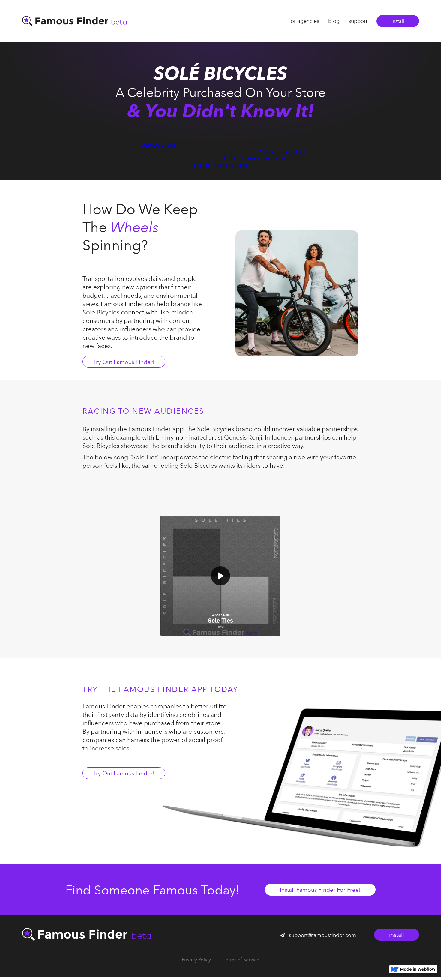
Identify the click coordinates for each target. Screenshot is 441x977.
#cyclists (295, 151)
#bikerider (270, 151)
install (398, 21)
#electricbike (239, 158)
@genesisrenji (158, 145)
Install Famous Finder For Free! (320, 889)
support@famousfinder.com (322, 935)
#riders (264, 158)
